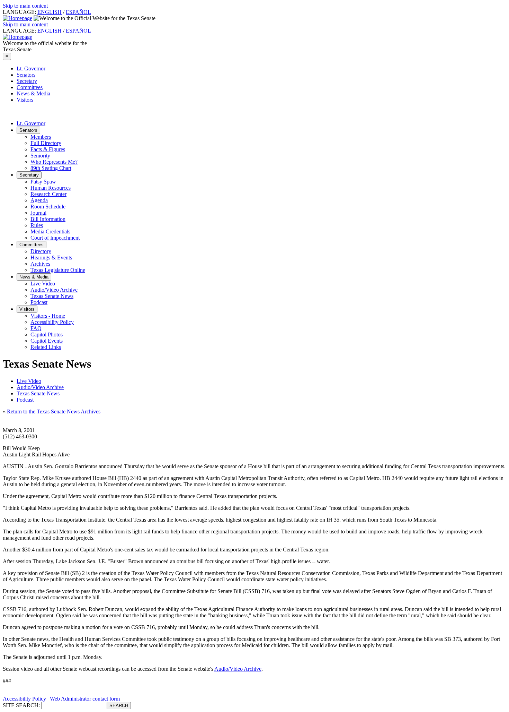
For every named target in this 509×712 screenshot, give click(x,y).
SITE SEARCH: (21, 705)
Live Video (42, 283)
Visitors (25, 100)
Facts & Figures (47, 149)
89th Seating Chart (50, 168)
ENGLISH (49, 12)
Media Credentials (50, 231)
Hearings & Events (51, 257)
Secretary (27, 81)
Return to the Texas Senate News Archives (53, 411)
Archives (40, 264)
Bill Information (47, 219)
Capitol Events (46, 341)
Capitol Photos (46, 334)
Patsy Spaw (43, 182)
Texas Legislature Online (57, 270)
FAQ (36, 328)
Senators (26, 75)
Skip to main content (25, 6)
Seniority (40, 155)
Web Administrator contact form (85, 699)
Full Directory (45, 143)
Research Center (48, 194)
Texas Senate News (51, 296)
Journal (38, 213)
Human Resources (50, 188)
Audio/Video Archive (54, 290)
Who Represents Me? (54, 162)
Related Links (45, 347)
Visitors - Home (47, 316)
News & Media (33, 93)
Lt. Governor (31, 68)
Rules (36, 225)
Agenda (39, 200)
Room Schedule (47, 206)
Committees (30, 87)
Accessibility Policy (52, 322)
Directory (40, 251)
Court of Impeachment (55, 238)
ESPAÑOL (78, 12)
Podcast (38, 302)
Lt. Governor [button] (31, 123)
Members (40, 137)
